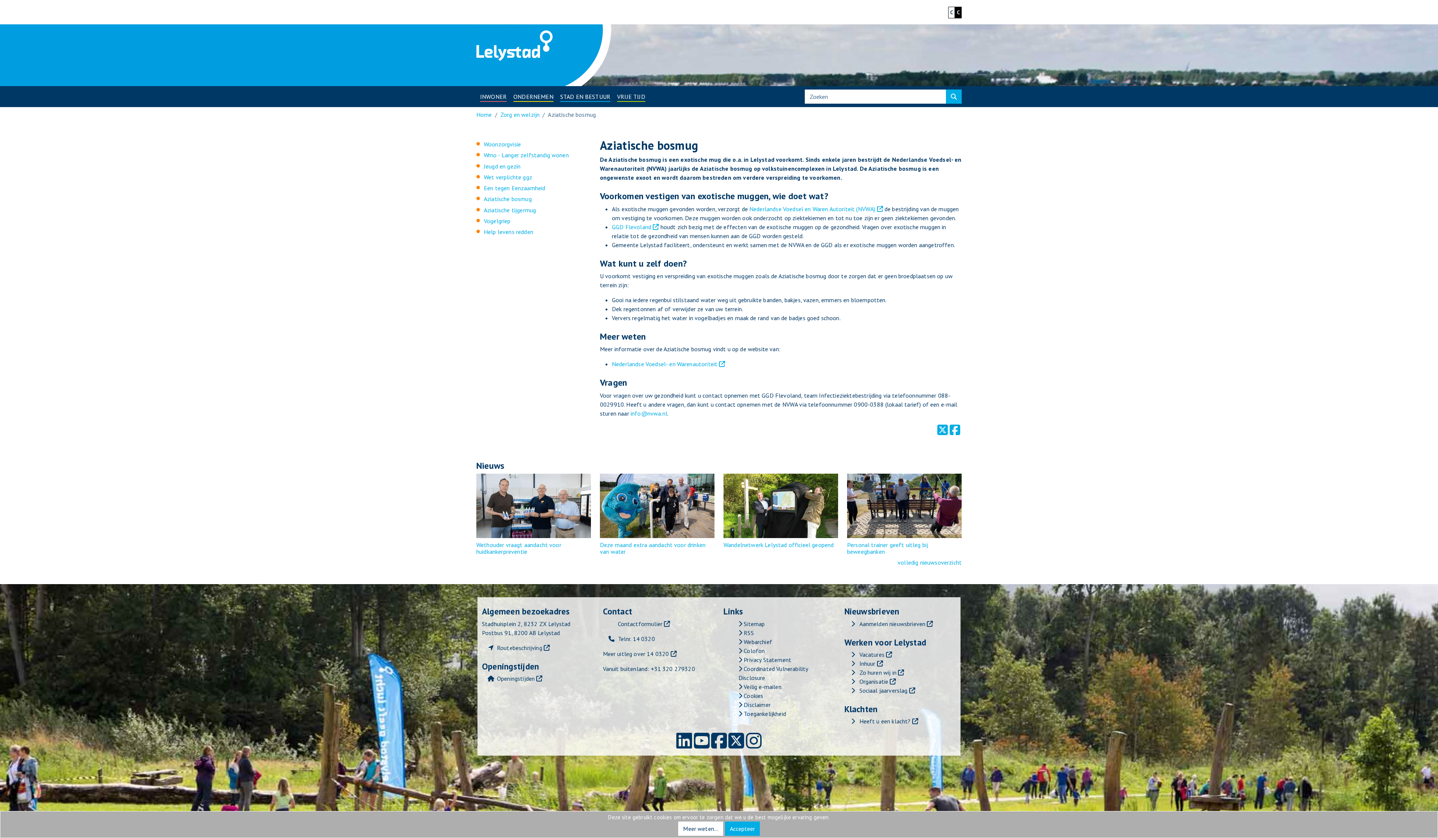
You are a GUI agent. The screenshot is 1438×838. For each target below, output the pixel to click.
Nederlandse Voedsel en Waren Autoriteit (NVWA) (813, 209)
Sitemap (753, 624)
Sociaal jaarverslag (883, 690)
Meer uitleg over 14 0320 (636, 654)
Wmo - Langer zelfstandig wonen (526, 155)
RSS (748, 633)
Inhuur (867, 663)
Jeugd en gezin (502, 166)
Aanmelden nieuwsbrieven (892, 624)
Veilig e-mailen (762, 686)
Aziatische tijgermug (510, 210)
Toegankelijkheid (764, 713)
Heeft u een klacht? (885, 721)
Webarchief (757, 642)
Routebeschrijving (519, 648)
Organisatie (874, 681)
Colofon (753, 651)
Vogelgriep (497, 221)
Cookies (752, 695)
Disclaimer (756, 704)
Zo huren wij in (878, 672)
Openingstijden (516, 678)
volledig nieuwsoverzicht (930, 562)
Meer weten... (700, 828)
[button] (493, 96)
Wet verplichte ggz (508, 177)
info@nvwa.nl (649, 413)
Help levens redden (508, 232)
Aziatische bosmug (508, 199)
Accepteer (742, 828)
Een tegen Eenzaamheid (514, 188)
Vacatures (872, 654)
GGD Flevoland (631, 227)
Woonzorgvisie (502, 144)
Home (484, 114)
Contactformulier (640, 624)
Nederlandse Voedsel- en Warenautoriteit (665, 364)
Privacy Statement (766, 660)
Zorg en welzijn (520, 114)
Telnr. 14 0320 (636, 639)
